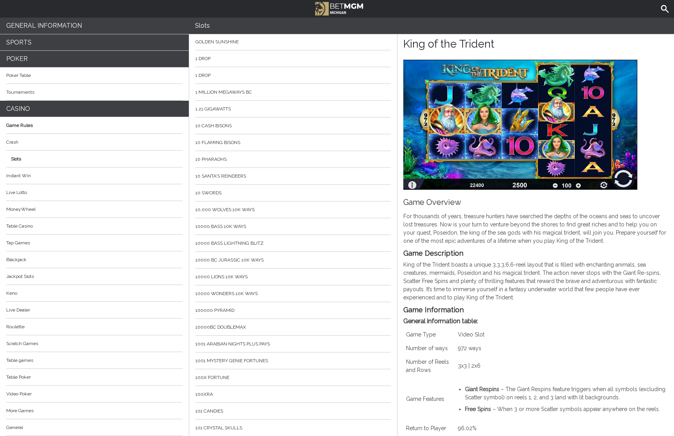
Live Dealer (18, 310)
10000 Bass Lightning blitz (229, 243)
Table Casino (19, 226)
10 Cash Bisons (213, 125)
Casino (18, 108)
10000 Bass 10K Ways (220, 226)
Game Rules (19, 125)
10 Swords (208, 193)
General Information (44, 25)
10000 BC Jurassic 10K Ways (229, 260)
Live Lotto (16, 192)
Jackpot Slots (20, 276)
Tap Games (18, 243)
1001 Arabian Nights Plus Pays (232, 344)
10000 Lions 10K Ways (221, 276)
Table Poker (18, 377)
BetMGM (337, 8)
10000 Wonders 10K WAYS (226, 293)
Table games (19, 360)
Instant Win (18, 175)
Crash (12, 142)
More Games (20, 410)
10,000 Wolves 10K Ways (225, 209)
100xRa (204, 394)
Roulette (15, 326)
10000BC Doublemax (220, 327)
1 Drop (203, 58)
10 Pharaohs (211, 159)
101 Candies (209, 411)
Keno (11, 293)
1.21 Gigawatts (213, 109)
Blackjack (16, 259)
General (14, 427)
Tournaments (20, 92)
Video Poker (19, 394)
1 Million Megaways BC (223, 92)
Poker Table (18, 75)
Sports (19, 42)
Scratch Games (22, 343)
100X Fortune (212, 377)
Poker (17, 58)
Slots (16, 159)
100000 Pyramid (214, 310)
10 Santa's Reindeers (220, 176)
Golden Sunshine (217, 41)
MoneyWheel (20, 209)
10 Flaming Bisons (217, 142)
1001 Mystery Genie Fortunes (231, 360)
